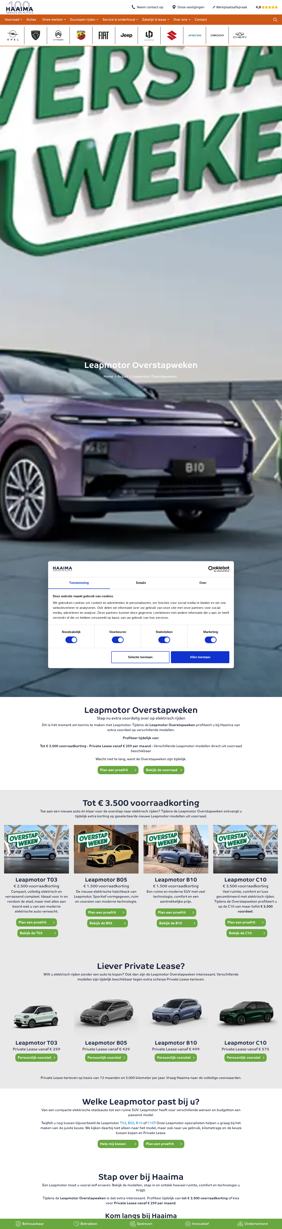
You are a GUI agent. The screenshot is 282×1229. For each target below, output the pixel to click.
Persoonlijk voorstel (35, 1057)
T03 (123, 1123)
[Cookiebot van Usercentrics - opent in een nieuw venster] (211, 569)
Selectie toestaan (140, 657)
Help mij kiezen (113, 1144)
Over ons (180, 19)
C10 (150, 1123)
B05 (131, 1123)
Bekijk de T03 (31, 933)
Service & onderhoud (119, 19)
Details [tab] (141, 582)
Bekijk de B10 (170, 923)
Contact (201, 19)
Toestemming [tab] (79, 582)
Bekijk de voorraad (161, 770)
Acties (31, 19)
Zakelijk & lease (154, 19)
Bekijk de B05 (101, 923)
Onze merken (52, 19)
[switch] (118, 639)
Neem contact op (150, 7)
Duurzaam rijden (82, 19)
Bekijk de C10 (240, 933)
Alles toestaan (200, 657)
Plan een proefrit (114, 770)
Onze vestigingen (191, 7)
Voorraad (12, 19)
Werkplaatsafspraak (231, 7)
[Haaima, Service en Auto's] (20, 7)
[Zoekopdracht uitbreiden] (275, 19)
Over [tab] (202, 582)
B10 (139, 1123)
